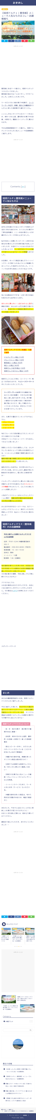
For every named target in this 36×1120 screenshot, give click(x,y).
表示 (23, 187)
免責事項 (25, 1115)
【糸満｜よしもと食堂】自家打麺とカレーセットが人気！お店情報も (18, 1070)
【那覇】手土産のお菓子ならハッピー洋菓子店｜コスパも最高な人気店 (18, 1099)
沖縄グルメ (4, 9)
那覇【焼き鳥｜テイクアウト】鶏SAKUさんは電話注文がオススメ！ (19, 1092)
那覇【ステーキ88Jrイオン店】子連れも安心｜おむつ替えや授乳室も (19, 1085)
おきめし (18, 2)
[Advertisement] (18, 66)
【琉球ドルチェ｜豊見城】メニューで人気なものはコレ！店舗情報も (18, 1077)
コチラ (15, 591)
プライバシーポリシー (14, 1115)
